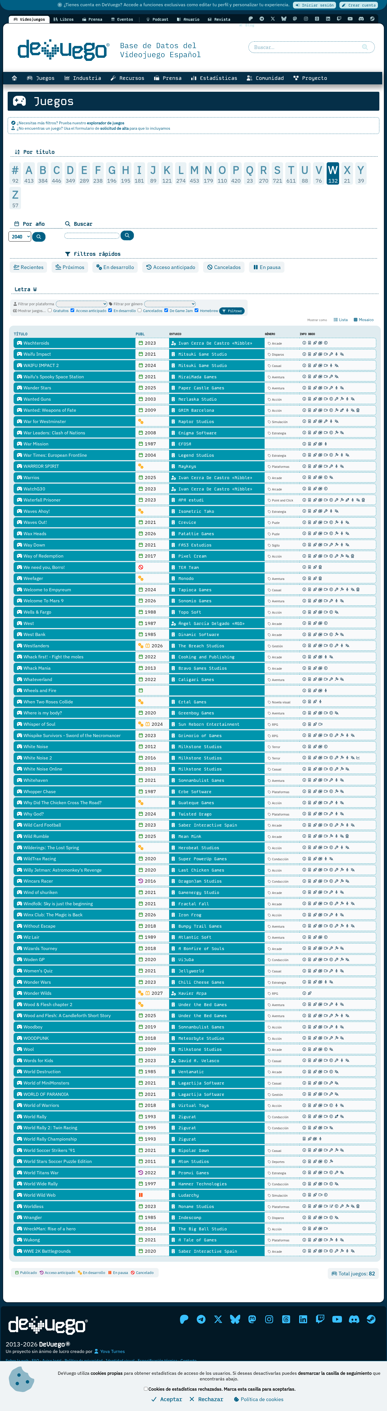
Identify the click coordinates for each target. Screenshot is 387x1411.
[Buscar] (365, 47)
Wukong (31, 1240)
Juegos (44, 78)
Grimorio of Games (199, 735)
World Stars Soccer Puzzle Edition (57, 1161)
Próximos (72, 267)
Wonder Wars (36, 982)
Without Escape (39, 926)
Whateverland (37, 679)
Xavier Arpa (191, 993)
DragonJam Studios (199, 881)
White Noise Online (42, 769)
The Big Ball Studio (201, 1228)
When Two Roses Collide (47, 702)
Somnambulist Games (200, 780)
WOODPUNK (35, 1038)
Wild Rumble (35, 836)
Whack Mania (36, 668)
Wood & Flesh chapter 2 (47, 1004)
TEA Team (187, 567)
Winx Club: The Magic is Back (52, 914)
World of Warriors (40, 1105)
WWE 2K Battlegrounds (46, 1251)
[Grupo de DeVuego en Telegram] (262, 19)
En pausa (270, 267)
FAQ (35, 1360)
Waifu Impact (36, 354)
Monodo (185, 578)
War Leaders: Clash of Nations (53, 433)
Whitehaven (35, 780)
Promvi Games (192, 1172)
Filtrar (234, 311)
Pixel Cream (191, 556)
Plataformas (280, 467)
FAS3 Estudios (194, 545)
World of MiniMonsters (45, 1083)
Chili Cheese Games (200, 982)
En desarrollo (118, 267)
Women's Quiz (37, 971)
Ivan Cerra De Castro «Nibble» (214, 343)
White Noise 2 (37, 758)
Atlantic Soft (194, 937)
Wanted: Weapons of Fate (49, 410)
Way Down (33, 545)
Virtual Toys (192, 1105)
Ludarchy (187, 1195)
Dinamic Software (197, 634)
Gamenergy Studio (197, 892)
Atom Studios (192, 1161)
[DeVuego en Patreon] (251, 19)
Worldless (33, 1206)
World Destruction (41, 1071)
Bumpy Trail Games (199, 926)
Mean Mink (188, 836)
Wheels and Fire (39, 690)
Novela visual (280, 702)
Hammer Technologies (201, 1183)
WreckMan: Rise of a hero (49, 1228)
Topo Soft (188, 612)
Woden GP (33, 959)
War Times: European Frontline (54, 455)
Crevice (186, 522)
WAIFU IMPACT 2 (40, 365)
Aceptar (169, 1399)
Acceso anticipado (173, 267)
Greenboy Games (195, 713)
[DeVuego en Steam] (372, 19)
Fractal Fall (192, 903)
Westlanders (35, 645)
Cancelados (227, 267)
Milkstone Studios (199, 746)
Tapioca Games (194, 589)
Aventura (277, 377)
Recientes (32, 267)
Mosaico (366, 319)
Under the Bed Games (201, 1004)
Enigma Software (196, 433)
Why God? (33, 814)
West (28, 623)
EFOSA (183, 444)
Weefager (32, 578)
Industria (85, 78)
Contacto (188, 1360)
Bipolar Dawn (192, 1150)
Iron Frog (188, 914)
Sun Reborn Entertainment (208, 724)
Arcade (276, 343)
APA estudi (190, 500)
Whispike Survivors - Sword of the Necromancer (71, 735)
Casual (276, 366)
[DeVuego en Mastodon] (295, 19)
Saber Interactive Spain (206, 825)
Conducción (279, 859)
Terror (275, 747)
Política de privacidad (84, 1360)
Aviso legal (51, 1360)
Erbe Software (194, 791)
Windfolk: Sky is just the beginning (57, 903)
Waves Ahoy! (36, 511)
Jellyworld (190, 971)
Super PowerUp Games (201, 858)
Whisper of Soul (38, 724)
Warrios (30, 477)
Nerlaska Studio (196, 399)
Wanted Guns (36, 399)
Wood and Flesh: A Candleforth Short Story (66, 1015)
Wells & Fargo (36, 612)
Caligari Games (195, 679)
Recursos (130, 78)
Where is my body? (42, 713)
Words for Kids (37, 1060)
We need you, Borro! (43, 567)
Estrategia (278, 433)
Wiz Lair (30, 937)
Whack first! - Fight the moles (53, 656)
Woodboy (32, 1027)
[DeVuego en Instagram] (306, 19)
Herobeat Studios (197, 847)
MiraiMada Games (196, 376)
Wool (28, 1049)
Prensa (171, 78)
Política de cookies (262, 1399)
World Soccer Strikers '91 (48, 1150)
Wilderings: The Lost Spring (50, 847)
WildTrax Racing (39, 858)
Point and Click (282, 500)
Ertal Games (191, 702)
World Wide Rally (40, 1183)
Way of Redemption (42, 556)
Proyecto (313, 78)
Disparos (277, 355)
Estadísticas (217, 78)
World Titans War (40, 1172)
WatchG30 (33, 489)
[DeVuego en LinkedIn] (328, 19)
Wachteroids (35, 343)
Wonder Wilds (37, 993)
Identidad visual (120, 1360)
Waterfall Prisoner (41, 500)
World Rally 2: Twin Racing (49, 1127)
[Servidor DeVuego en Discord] (361, 19)
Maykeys (186, 466)
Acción (276, 400)
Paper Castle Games (200, 387)
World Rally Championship (49, 1139)
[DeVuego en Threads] (317, 19)
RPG (274, 725)
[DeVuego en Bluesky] (284, 19)
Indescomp (188, 1217)
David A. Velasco (197, 1060)
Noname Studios (195, 1206)
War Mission (35, 444)
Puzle (275, 523)
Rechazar (209, 1399)
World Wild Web (39, 1195)
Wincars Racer (37, 881)
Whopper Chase (39, 791)
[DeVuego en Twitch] (339, 19)
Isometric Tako (195, 511)
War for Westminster (44, 421)
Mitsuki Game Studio (201, 354)
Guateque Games (195, 802)
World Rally (34, 1116)
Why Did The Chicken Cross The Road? (62, 802)
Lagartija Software (200, 1083)
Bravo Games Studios (201, 668)
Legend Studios (195, 455)
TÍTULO (20, 334)
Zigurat (186, 1116)
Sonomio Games (194, 600)
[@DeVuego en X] (273, 19)
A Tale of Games (196, 1240)
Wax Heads (34, 533)
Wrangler (32, 1217)
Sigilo (275, 545)
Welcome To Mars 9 (43, 600)
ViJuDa (185, 959)
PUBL (140, 334)
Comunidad (268, 78)
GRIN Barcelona (195, 410)
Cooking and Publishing (205, 656)
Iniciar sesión (317, 5)
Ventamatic (190, 1071)
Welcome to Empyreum (46, 589)
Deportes (277, 1162)
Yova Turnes (112, 1351)
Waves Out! (34, 522)
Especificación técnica (157, 1360)
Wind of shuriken (40, 892)
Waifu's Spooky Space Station (53, 376)
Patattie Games (195, 533)
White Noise (35, 746)
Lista (343, 319)
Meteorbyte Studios (200, 1038)
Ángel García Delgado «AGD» (210, 623)
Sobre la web (17, 1360)
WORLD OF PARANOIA (45, 1094)
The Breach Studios (200, 645)
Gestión (277, 646)
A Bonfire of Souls (200, 948)
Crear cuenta (361, 5)
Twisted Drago (194, 814)
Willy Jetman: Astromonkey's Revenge (62, 870)
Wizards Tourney (39, 948)
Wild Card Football (41, 825)
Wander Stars (36, 387)
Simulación (279, 422)
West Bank (33, 634)
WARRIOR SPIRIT (40, 466)
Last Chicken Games (200, 870)
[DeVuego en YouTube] (350, 19)
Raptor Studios (195, 421)
